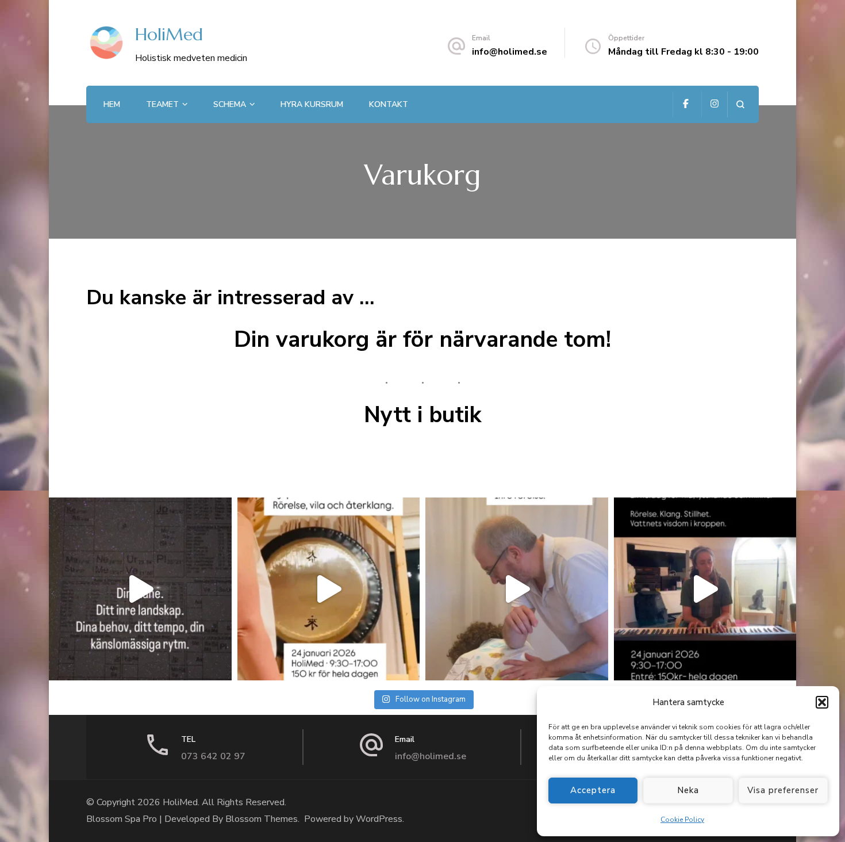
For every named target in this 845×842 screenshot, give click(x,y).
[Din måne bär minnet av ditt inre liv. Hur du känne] (140, 588)
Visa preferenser (783, 790)
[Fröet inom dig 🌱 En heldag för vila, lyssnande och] (705, 588)
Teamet (162, 104)
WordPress (379, 819)
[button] (822, 702)
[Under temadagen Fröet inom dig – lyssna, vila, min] (516, 588)
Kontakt (388, 104)
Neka (688, 790)
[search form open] (740, 104)
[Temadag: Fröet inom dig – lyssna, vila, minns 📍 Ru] (328, 588)
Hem (111, 104)
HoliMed (169, 34)
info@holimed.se (509, 51)
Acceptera (593, 790)
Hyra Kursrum (312, 104)
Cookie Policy (682, 819)
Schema (229, 104)
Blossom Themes (261, 819)
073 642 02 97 (213, 756)
